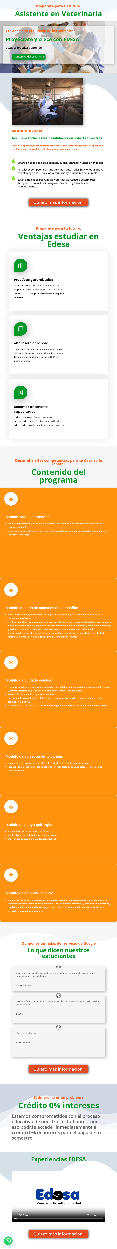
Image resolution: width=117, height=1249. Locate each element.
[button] (8, 1240)
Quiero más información (58, 202)
